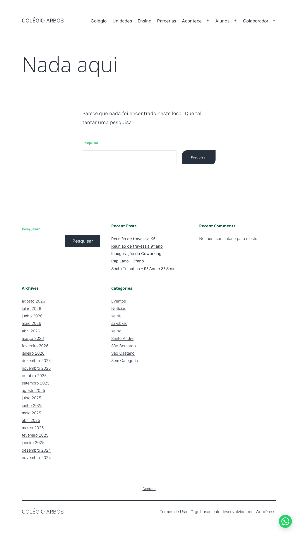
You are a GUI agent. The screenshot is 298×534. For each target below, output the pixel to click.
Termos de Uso (173, 511)
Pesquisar (31, 229)
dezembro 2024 (36, 450)
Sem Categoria (124, 360)
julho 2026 (31, 308)
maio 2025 (31, 413)
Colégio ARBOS (43, 20)
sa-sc (116, 331)
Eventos (118, 301)
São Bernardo (123, 346)
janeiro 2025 (33, 442)
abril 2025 (31, 420)
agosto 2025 (33, 390)
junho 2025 (32, 405)
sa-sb (116, 316)
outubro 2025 (34, 375)
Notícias (118, 308)
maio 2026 (31, 323)
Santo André (122, 338)
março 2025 (33, 427)
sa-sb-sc (119, 323)
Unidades (122, 21)
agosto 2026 (33, 301)
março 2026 (33, 338)
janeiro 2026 (33, 353)
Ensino (144, 21)
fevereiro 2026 (35, 346)
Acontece (192, 21)
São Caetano (123, 353)
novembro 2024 (36, 457)
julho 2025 (31, 398)
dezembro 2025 (36, 360)
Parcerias (166, 21)
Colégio (99, 21)
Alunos (222, 21)
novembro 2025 (36, 368)
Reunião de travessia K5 (133, 238)
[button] (285, 521)
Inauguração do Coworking (136, 253)
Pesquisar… (91, 143)
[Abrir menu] (207, 21)
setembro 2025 (36, 383)
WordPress (265, 511)
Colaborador (255, 21)
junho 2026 (32, 316)
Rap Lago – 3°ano (127, 261)
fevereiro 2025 (35, 435)
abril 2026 (31, 331)
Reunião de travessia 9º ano (137, 246)
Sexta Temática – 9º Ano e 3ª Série (143, 268)
